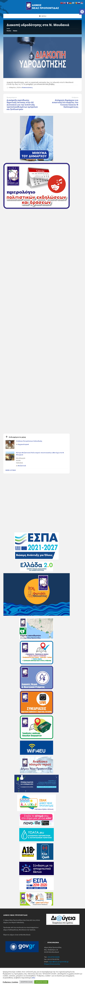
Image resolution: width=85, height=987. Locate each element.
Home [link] (9, 31)
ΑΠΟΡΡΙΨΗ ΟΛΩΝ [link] (26, 982)
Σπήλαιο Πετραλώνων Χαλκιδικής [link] (29, 441)
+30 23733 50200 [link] (53, 957)
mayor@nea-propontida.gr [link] (58, 962)
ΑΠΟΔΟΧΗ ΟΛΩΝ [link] (41, 982)
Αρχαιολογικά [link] (23, 444)
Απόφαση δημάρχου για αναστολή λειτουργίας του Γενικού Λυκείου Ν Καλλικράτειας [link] (65, 103)
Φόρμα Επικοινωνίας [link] (52, 964)
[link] (82, 12)
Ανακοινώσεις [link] (27, 87)
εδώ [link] (33, 978)
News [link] (15, 31)
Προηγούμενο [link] (12, 97)
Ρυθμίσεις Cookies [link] (10, 982)
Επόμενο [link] (75, 97)
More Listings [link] (11, 470)
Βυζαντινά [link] (22, 466)
